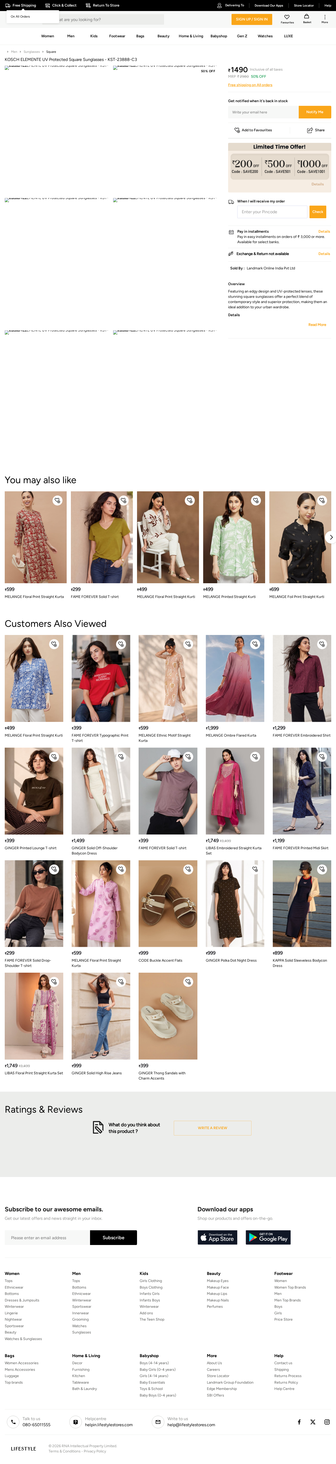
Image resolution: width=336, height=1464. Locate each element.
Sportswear (14, 1326)
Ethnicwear (14, 1287)
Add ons (146, 1313)
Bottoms (12, 1293)
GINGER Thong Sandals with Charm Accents (162, 1076)
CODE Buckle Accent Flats (160, 960)
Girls (278, 1313)
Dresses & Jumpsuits (22, 1300)
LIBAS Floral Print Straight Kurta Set (34, 1073)
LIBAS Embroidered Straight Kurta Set (233, 851)
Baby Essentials (152, 1382)
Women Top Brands (290, 1287)
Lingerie (11, 1313)
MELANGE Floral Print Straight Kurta (34, 597)
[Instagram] (327, 1422)
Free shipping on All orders (250, 85)
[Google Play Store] (268, 1237)
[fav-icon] (287, 18)
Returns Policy (286, 1382)
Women (280, 1281)
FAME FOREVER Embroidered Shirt (301, 735)
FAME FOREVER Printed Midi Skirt (300, 848)
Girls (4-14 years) (154, 1376)
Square (51, 52)
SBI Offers (215, 1395)
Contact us (283, 1363)
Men (14, 52)
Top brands (14, 1382)
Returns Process (288, 1376)
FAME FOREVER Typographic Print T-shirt (100, 738)
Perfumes (215, 1306)
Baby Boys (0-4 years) (158, 1395)
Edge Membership (222, 1389)
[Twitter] (313, 1422)
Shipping (281, 1369)
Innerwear (80, 1313)
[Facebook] (299, 1422)
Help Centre (284, 1389)
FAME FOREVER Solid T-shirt (95, 597)
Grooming (80, 1319)
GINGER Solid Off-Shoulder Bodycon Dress (95, 851)
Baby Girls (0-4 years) (158, 1369)
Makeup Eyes (218, 1281)
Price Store (283, 1319)
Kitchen (78, 1376)
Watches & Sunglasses (23, 1339)
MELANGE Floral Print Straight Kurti (166, 597)
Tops (9, 1281)
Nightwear (13, 1319)
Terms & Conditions (65, 1451)
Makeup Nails (218, 1300)
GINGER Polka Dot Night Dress (231, 960)
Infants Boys (150, 1300)
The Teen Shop (152, 1319)
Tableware (80, 1382)
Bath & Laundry (84, 1389)
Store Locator (218, 1376)
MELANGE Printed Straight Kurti (229, 597)
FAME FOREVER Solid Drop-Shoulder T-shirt (28, 963)
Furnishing (81, 1369)
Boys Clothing (151, 1287)
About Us (214, 1363)
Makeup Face (218, 1287)
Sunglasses (32, 52)
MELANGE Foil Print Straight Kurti (296, 597)
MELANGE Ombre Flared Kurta (231, 735)
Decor (77, 1363)
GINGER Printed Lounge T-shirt (30, 848)
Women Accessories (22, 1363)
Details (318, 184)
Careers (213, 1369)
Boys (278, 1306)
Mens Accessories (20, 1369)
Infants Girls (150, 1293)
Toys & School (151, 1389)
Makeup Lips (217, 1293)
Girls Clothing (151, 1281)
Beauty (10, 1332)
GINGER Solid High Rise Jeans (97, 1073)
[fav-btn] (57, 501)
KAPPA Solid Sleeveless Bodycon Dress (300, 963)
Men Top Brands (287, 1300)
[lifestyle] (23, 1449)
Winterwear (14, 1306)
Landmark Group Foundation (230, 1382)
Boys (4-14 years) (154, 1363)
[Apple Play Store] (217, 1237)
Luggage (12, 1376)
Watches (79, 1326)
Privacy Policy (95, 1451)
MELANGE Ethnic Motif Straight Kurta (165, 738)
